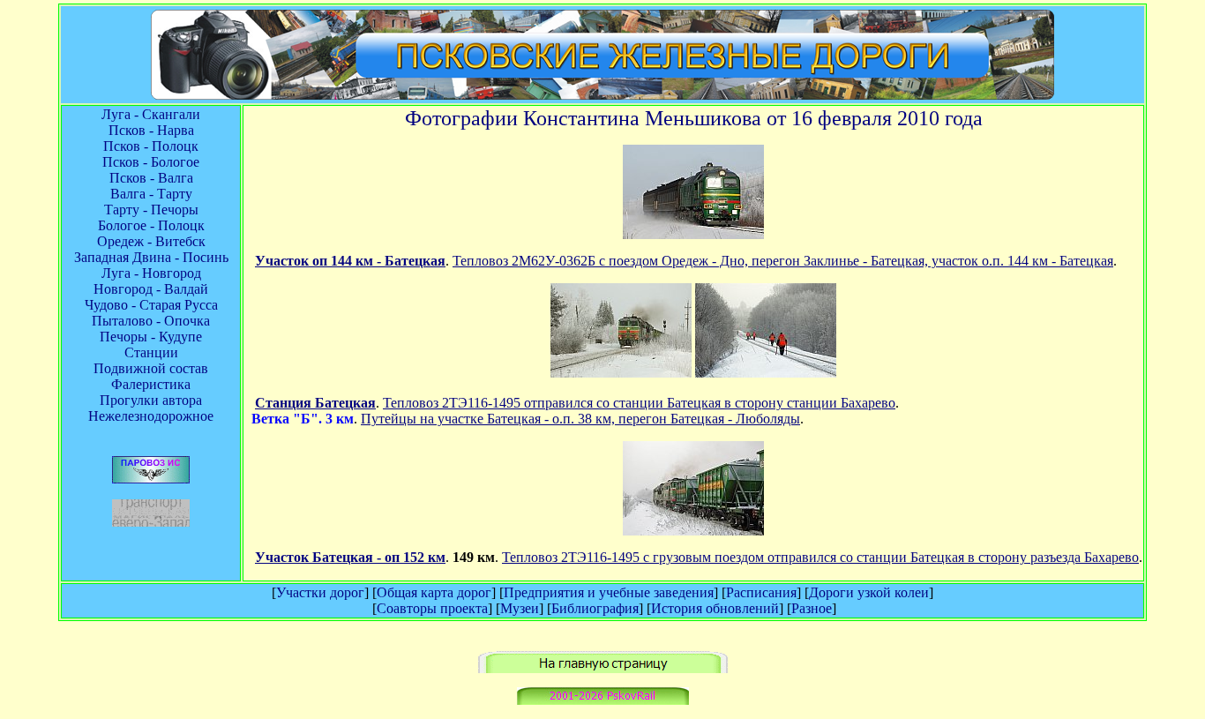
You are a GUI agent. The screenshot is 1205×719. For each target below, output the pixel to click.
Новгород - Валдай (151, 288)
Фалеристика (151, 384)
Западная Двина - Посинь (151, 257)
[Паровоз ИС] (151, 478)
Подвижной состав (151, 368)
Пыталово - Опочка (151, 320)
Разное (811, 608)
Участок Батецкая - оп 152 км (350, 557)
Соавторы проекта (432, 608)
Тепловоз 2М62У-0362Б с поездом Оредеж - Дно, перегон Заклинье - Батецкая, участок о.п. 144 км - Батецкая (783, 260)
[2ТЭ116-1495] (621, 372)
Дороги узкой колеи (869, 592)
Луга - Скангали (150, 114)
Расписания (761, 592)
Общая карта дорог (434, 592)
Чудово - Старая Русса (151, 304)
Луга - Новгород (151, 273)
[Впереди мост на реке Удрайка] (693, 530)
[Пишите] (603, 700)
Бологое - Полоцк (151, 225)
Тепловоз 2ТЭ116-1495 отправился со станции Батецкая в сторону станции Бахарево (639, 402)
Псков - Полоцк (150, 146)
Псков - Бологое (150, 161)
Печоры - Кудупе (151, 336)
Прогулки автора (151, 400)
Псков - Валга (151, 177)
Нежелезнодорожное (150, 415)
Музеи (519, 608)
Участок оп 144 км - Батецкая (350, 260)
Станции (151, 352)
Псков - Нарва (151, 130)
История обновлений (715, 608)
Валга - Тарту (151, 193)
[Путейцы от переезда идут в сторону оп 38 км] (765, 372)
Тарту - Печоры (151, 209)
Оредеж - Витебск (151, 241)
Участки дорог (320, 592)
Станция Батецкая (315, 402)
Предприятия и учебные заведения (609, 592)
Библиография (595, 608)
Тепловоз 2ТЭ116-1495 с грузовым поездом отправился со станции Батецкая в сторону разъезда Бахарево (820, 557)
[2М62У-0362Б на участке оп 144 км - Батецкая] (693, 234)
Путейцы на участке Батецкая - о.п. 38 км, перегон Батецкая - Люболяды (580, 418)
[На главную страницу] (603, 668)
